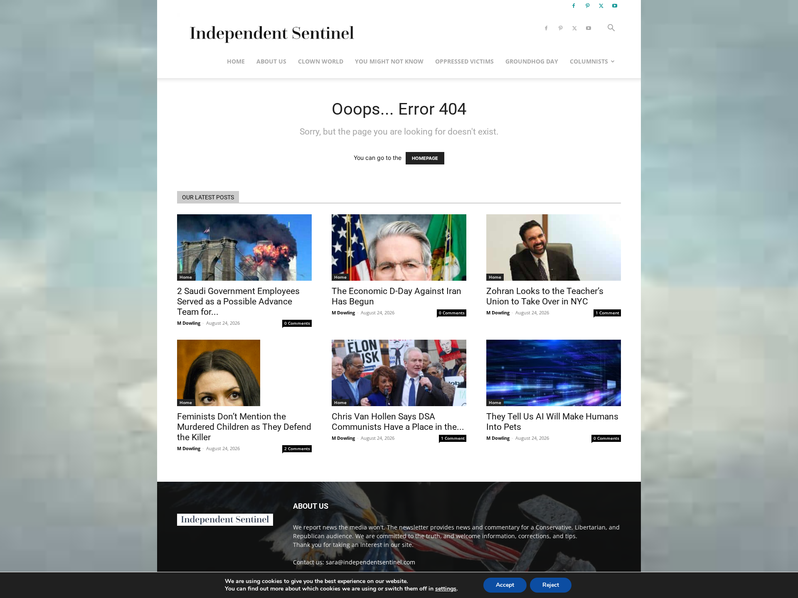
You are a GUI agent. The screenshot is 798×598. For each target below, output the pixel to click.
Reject (550, 585)
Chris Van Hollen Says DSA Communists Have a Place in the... (398, 422)
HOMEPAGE (425, 158)
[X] (601, 6)
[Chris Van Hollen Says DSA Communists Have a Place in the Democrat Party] (399, 373)
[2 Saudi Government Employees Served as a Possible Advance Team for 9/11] (244, 247)
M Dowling (188, 323)
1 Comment (607, 313)
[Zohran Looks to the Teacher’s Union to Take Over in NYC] (553, 247)
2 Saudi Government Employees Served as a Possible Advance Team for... (238, 301)
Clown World (320, 61)
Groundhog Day (531, 61)
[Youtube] (614, 6)
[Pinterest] (587, 6)
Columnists (589, 61)
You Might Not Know (389, 61)
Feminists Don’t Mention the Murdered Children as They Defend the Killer (244, 427)
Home (236, 61)
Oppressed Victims (464, 61)
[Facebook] (573, 6)
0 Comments (297, 323)
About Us (271, 61)
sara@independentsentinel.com (370, 562)
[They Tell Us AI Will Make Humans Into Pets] (553, 373)
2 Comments (297, 448)
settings (445, 589)
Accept (505, 585)
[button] (611, 29)
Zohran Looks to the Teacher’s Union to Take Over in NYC (544, 296)
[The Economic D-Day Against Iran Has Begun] (399, 247)
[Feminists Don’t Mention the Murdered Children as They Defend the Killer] (244, 373)
